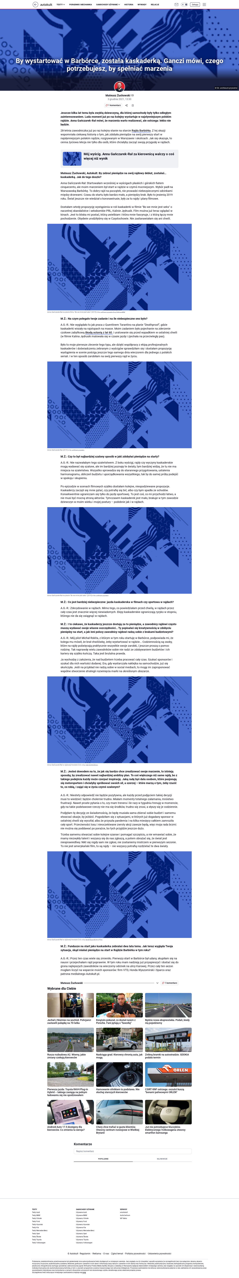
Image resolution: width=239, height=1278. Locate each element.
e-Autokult (124, 1212)
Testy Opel (36, 1234)
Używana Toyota (82, 1240)
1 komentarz (114, 105)
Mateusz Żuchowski (118, 95)
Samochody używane (107, 4)
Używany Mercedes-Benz (85, 1231)
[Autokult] (48, 4)
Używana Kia (81, 1227)
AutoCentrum (125, 1215)
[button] (184, 4)
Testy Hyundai (37, 1224)
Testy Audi (36, 1212)
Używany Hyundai (83, 1224)
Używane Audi (81, 1212)
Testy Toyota (36, 1240)
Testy (60, 4)
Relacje (155, 4)
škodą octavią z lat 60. (99, 332)
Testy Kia (35, 1227)
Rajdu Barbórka (141, 130)
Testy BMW (36, 1215)
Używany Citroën (82, 1218)
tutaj (84, 1272)
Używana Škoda (82, 1237)
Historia (128, 4)
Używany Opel (81, 1234)
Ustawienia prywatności (159, 1253)
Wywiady (142, 4)
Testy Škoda (36, 1237)
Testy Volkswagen (39, 1243)
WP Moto (123, 1218)
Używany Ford (81, 1221)
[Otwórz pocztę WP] (176, 4)
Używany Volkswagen (84, 1243)
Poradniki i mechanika (80, 4)
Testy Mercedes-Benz (39, 1231)
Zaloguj (195, 4)
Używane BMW (81, 1215)
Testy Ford (36, 1221)
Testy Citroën (37, 1218)
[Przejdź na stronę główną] (35, 6)
